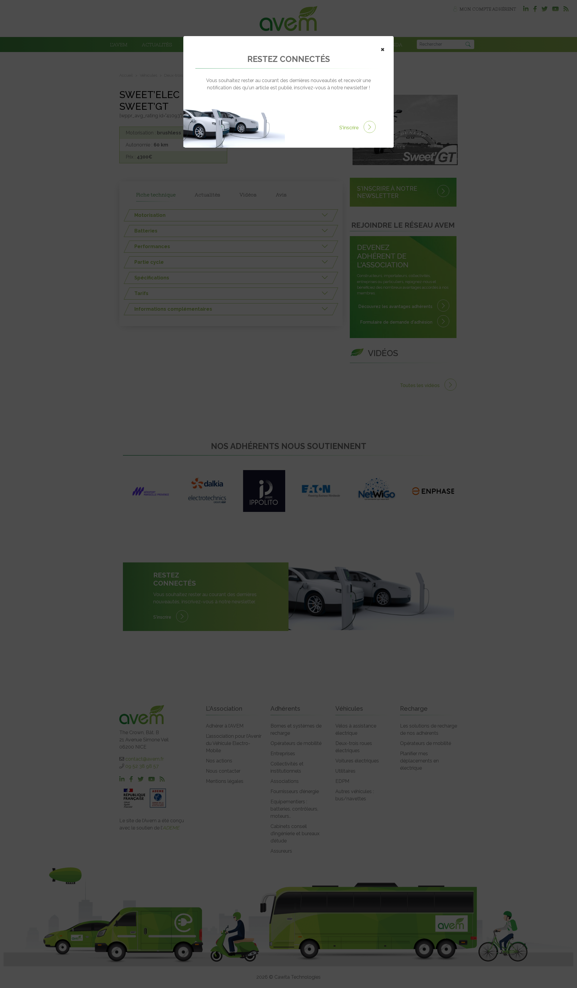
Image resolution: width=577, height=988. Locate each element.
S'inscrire (349, 128)
